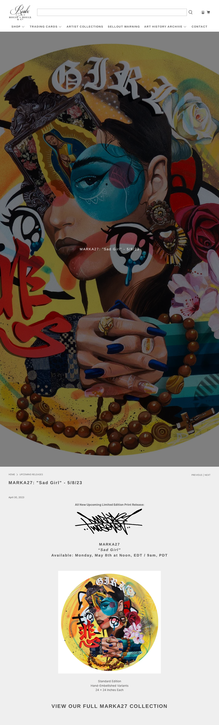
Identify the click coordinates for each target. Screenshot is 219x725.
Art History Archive (163, 26)
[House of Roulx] (20, 12)
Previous (196, 475)
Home (12, 475)
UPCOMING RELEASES (31, 475)
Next (207, 475)
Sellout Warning (124, 26)
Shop (16, 26)
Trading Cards (44, 26)
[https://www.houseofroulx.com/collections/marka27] (110, 539)
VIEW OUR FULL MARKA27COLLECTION (109, 706)
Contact (200, 26)
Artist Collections (85, 26)
